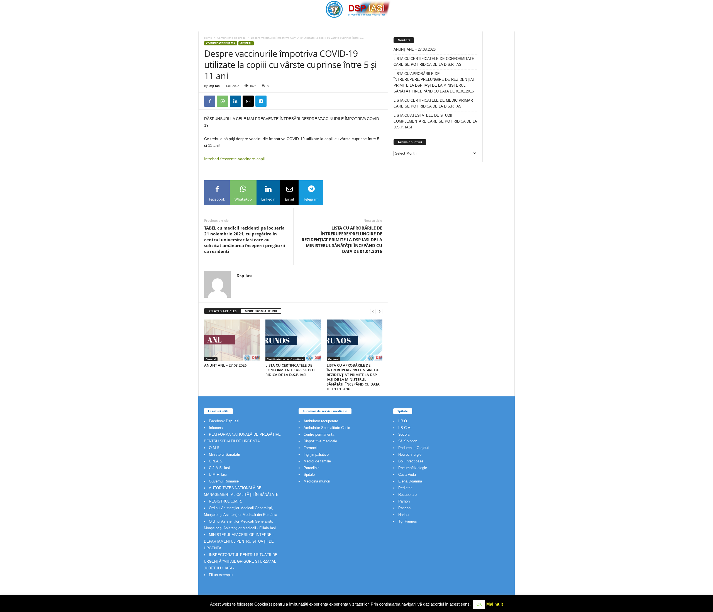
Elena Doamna (410, 481)
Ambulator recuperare (321, 421)
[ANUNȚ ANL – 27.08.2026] (232, 340)
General (246, 43)
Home (208, 38)
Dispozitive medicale (320, 441)
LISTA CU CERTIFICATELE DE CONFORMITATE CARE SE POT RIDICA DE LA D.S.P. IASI (290, 370)
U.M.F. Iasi (218, 474)
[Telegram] (261, 101)
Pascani (404, 508)
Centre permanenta (319, 434)
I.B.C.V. (404, 428)
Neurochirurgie (409, 454)
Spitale (309, 474)
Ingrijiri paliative (316, 454)
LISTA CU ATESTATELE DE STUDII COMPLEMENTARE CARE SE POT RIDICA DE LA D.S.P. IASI (435, 121)
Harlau (403, 515)
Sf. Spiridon (407, 441)
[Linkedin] (235, 101)
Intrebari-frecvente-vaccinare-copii (234, 159)
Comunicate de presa (231, 38)
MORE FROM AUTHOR (261, 311)
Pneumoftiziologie (412, 468)
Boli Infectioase (410, 461)
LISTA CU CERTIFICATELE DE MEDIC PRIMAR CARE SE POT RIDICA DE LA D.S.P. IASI (433, 103)
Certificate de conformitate (285, 359)
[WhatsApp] (222, 101)
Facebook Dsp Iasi (224, 421)
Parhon (404, 501)
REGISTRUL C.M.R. (225, 501)
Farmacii (311, 448)
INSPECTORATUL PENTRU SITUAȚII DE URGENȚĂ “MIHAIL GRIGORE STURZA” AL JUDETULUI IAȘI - (240, 561)
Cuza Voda (407, 474)
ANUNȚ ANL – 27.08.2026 (225, 365)
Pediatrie (405, 488)
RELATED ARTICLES (222, 311)
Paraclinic (311, 468)
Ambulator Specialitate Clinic (327, 428)
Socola (403, 434)
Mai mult (494, 604)
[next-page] (379, 311)
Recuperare (407, 494)
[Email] (248, 101)
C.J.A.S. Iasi (219, 468)
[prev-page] (373, 311)
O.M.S (214, 448)
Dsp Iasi (214, 86)
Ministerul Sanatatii (224, 454)
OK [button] (479, 604)
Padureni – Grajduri (413, 448)
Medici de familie (317, 461)
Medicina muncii (317, 481)
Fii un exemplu (221, 575)
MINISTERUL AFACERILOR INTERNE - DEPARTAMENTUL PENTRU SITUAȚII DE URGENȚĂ (239, 541)
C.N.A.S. (216, 461)
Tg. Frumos (407, 521)
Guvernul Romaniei (224, 481)
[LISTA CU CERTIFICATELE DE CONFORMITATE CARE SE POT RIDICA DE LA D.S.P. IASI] (293, 340)
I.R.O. (403, 421)
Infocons (216, 428)
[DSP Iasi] (356, 9)
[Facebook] (209, 101)
